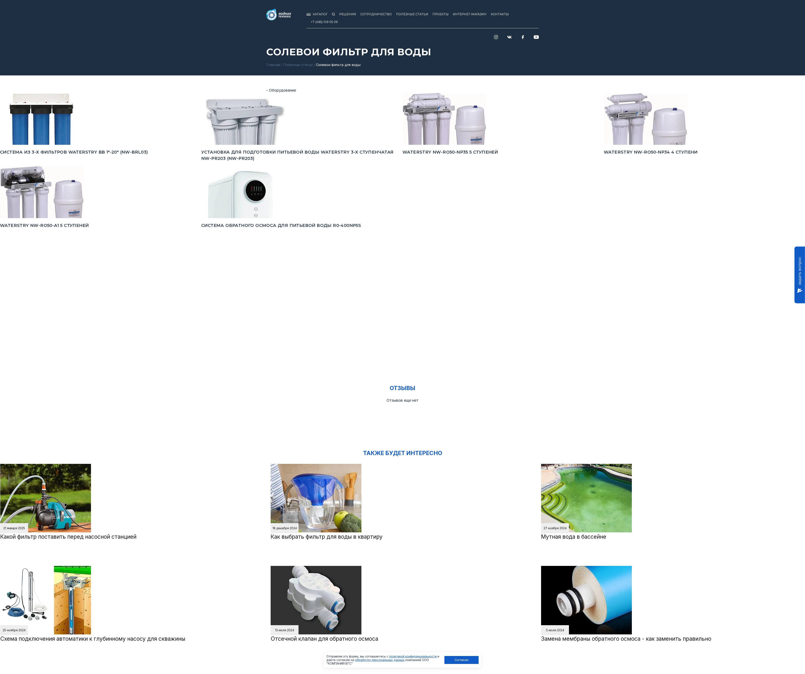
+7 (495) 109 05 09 (324, 22)
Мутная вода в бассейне (573, 536)
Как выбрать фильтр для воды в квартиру (327, 536)
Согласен (462, 660)
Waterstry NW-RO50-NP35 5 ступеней (450, 152)
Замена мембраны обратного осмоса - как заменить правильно (626, 638)
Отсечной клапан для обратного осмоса (324, 638)
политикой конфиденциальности (413, 656)
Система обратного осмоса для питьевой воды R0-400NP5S (281, 225)
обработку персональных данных (380, 660)
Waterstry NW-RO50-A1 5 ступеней (44, 225)
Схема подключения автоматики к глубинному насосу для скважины (92, 638)
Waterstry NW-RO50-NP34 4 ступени (651, 152)
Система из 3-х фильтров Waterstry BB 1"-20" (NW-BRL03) (74, 152)
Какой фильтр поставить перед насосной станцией (68, 536)
